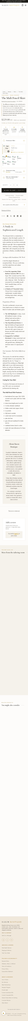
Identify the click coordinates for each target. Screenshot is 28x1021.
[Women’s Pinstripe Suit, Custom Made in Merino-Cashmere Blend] (21, 598)
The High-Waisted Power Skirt (6, 893)
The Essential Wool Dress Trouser (6, 579)
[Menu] (25, 5)
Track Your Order (6, 953)
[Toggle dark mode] (3, 1013)
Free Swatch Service (6, 948)
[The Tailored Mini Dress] (7, 667)
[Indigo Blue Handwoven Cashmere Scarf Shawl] (21, 634)
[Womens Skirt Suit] (21, 881)
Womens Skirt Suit (20, 893)
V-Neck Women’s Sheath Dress (5, 798)
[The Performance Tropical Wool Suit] (7, 818)
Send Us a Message (6, 935)
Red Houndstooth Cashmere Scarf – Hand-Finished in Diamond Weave (19, 681)
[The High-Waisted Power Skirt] (7, 881)
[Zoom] (6, 149)
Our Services (5, 982)
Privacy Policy (5, 969)
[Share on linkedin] (17, 216)
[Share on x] (11, 216)
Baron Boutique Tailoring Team (9, 224)
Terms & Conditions (6, 966)
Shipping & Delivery (6, 950)
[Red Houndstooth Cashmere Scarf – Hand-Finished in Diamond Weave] (21, 667)
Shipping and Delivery (6, 210)
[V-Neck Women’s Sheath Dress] (7, 786)
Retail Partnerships (6, 985)
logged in (16, 533)
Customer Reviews (6, 1000)
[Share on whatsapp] (21, 216)
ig (3, 939)
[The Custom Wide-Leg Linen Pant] (21, 818)
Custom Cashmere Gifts (7, 992)
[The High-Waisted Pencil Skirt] (7, 850)
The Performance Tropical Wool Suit (6, 830)
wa (11, 939)
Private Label (5, 990)
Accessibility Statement (7, 971)
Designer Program (6, 987)
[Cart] (22, 5)
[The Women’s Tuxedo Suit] (21, 850)
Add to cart (15, 190)
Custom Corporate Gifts (7, 995)
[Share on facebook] (7, 216)
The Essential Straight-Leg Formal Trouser (20, 766)
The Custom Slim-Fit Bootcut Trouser (6, 731)
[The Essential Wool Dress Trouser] (7, 567)
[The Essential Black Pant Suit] (7, 753)
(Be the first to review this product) (9, 101)
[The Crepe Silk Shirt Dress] (21, 567)
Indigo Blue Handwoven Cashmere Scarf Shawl (20, 647)
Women (9, 91)
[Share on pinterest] (14, 216)
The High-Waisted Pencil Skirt (6, 861)
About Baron (5, 1003)
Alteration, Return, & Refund (8, 963)
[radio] (4, 158)
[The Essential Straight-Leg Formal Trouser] (21, 753)
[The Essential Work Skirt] (7, 598)
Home (4, 91)
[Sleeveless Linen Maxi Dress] (7, 634)
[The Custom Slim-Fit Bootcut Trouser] (7, 719)
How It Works (5, 979)
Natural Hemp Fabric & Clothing (9, 998)
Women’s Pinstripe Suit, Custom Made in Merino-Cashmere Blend (20, 613)
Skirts (15, 91)
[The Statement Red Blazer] (21, 719)
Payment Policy (5, 961)
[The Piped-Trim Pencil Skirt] (21, 786)
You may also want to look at (14, 1009)
